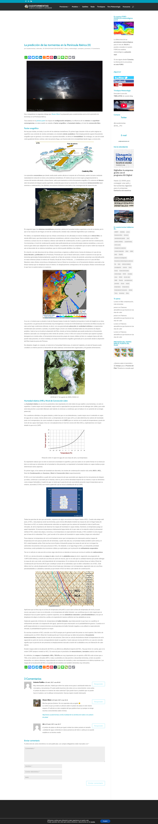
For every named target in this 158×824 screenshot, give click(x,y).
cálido (131, 251)
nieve (115, 277)
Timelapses (101, 7)
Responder (98, 684)
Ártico (127, 293)
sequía (127, 283)
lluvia (130, 267)
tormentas (121, 293)
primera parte (40, 120)
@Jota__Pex (118, 126)
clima (127, 251)
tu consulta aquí (128, 368)
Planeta (121, 280)
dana (115, 254)
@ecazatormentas (120, 123)
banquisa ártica (118, 235)
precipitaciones (128, 280)
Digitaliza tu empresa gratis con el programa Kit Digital (123, 172)
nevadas (130, 274)
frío (115, 264)
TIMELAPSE (118, 96)
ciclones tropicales (119, 251)
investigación (117, 267)
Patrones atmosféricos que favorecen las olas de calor (124, 310)
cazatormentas (128, 241)
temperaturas (125, 287)
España (121, 254)
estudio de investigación (120, 257)
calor (128, 238)
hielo (119, 264)
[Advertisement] (64, 29)
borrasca (126, 235)
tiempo (130, 290)
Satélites (85, 7)
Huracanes (126, 7)
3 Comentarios (95, 48)
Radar (93, 7)
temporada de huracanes (120, 290)
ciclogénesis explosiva (120, 248)
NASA (124, 274)
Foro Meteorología (114, 7)
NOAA (120, 277)
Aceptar (105, 821)
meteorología (117, 274)
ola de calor (127, 277)
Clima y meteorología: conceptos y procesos (77, 48)
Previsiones (64, 7)
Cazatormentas (30, 48)
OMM (115, 280)
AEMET (116, 232)
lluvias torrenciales (124, 270)
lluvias (116, 270)
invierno (125, 267)
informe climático (126, 264)
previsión (116, 283)
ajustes (93, 822)
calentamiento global (119, 238)
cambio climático (118, 241)
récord (122, 283)
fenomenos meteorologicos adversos (123, 261)
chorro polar (117, 245)
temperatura (117, 287)
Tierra (115, 293)
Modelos (75, 7)
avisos (128, 232)
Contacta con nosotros (122, 190)
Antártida (122, 232)
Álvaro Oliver (56, 114)
